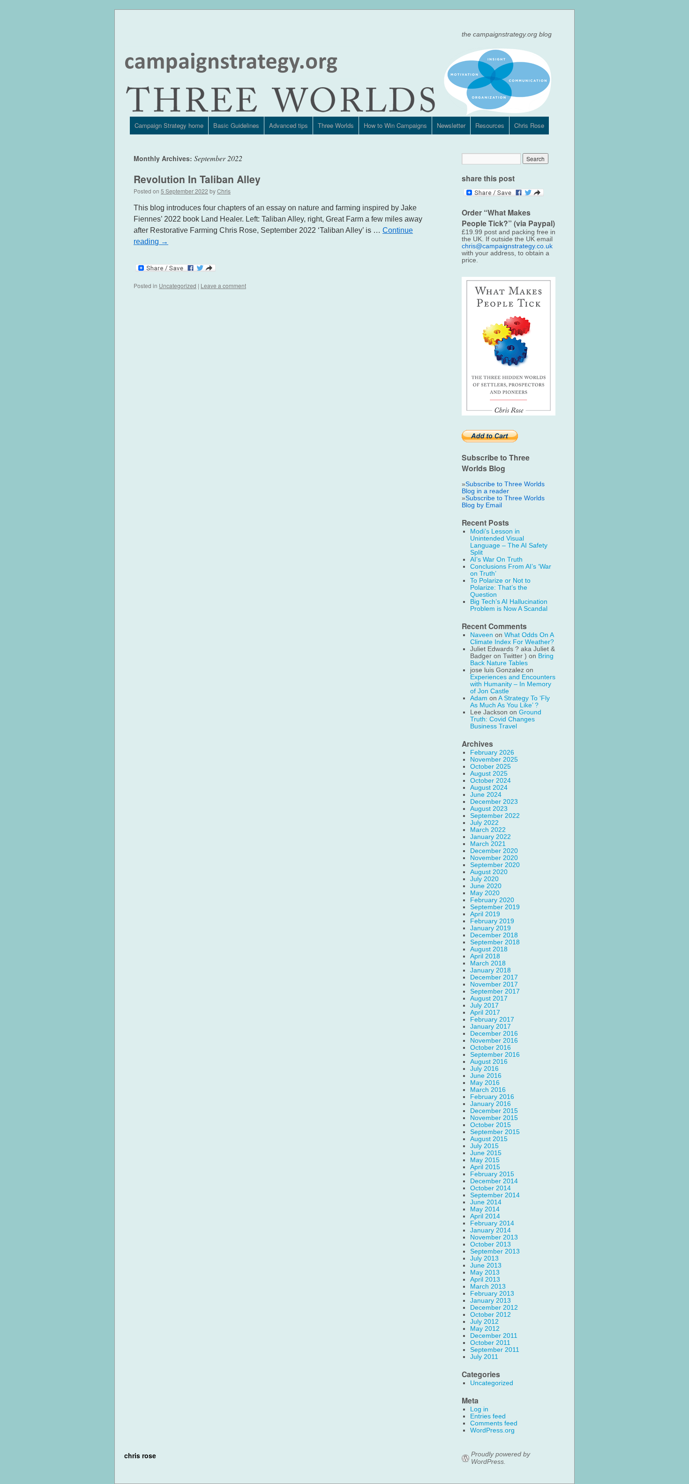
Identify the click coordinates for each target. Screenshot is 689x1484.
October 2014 (490, 1188)
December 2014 (494, 1181)
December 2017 (494, 977)
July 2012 (484, 1321)
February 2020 (492, 900)
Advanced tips (288, 125)
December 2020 (494, 850)
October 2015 (490, 1124)
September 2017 (495, 991)
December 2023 (494, 801)
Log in (479, 1409)
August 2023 (489, 808)
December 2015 (494, 1110)
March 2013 (488, 1286)
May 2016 (485, 1082)
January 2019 (490, 928)
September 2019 (495, 907)
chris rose (140, 1455)
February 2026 (492, 752)
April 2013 (485, 1279)
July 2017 (484, 1005)
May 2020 (485, 893)
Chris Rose (529, 125)
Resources (489, 125)
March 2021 (488, 843)
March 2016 (488, 1089)
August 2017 (489, 998)
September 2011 (494, 1349)
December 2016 (494, 1033)
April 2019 (485, 914)
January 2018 (490, 970)
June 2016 (486, 1075)
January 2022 (490, 836)
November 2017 (494, 984)
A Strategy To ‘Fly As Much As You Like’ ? (510, 702)
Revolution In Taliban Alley (197, 179)
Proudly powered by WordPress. (500, 1458)
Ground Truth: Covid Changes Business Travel (505, 719)
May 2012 (485, 1328)
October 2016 (490, 1047)
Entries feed (488, 1416)
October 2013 (490, 1244)
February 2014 (492, 1223)
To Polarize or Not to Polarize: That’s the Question (500, 587)
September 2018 (495, 942)
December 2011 (493, 1335)
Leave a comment (223, 285)
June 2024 (486, 794)
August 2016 (489, 1061)
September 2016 (495, 1054)
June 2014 (486, 1202)
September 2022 (495, 815)
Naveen (481, 634)
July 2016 (484, 1068)
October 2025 (490, 766)
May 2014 (485, 1209)
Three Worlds (336, 125)
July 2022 (484, 822)
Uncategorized (177, 285)
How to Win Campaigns (395, 125)
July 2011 (484, 1356)
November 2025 (494, 759)
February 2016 (492, 1096)
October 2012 (490, 1314)
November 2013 (494, 1237)
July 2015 (484, 1146)
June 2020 (486, 886)
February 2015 (492, 1174)
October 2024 (490, 780)
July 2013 (484, 1258)
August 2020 (489, 872)
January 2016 (490, 1103)
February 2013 (492, 1293)
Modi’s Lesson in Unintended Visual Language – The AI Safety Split (508, 542)
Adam (478, 698)
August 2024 (489, 787)
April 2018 (485, 956)
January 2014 (490, 1230)
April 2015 (485, 1167)
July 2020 (484, 879)
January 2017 (490, 1026)
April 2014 (485, 1216)
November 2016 (494, 1040)
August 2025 (489, 773)
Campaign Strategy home (169, 125)
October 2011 (490, 1342)
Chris (224, 191)
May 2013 (485, 1272)
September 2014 (495, 1195)
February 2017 (492, 1019)
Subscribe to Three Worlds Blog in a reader (503, 488)
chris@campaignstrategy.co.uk (507, 246)
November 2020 (494, 857)
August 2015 (489, 1139)
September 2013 (495, 1251)
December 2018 (494, 935)
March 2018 (488, 963)
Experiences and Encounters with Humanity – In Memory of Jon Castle (512, 684)
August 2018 (489, 949)
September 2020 (495, 864)
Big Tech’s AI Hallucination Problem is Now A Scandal (508, 605)
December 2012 (494, 1307)
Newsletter (451, 125)
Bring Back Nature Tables (512, 660)
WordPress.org (492, 1430)
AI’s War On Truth (496, 559)
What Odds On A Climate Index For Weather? (512, 638)
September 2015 (495, 1131)
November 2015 (494, 1117)
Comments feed (493, 1423)
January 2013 (490, 1300)
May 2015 (485, 1160)
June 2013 (486, 1265)
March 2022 (488, 829)
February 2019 (492, 921)
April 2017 (485, 1012)
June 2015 (486, 1153)
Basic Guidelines (236, 125)
